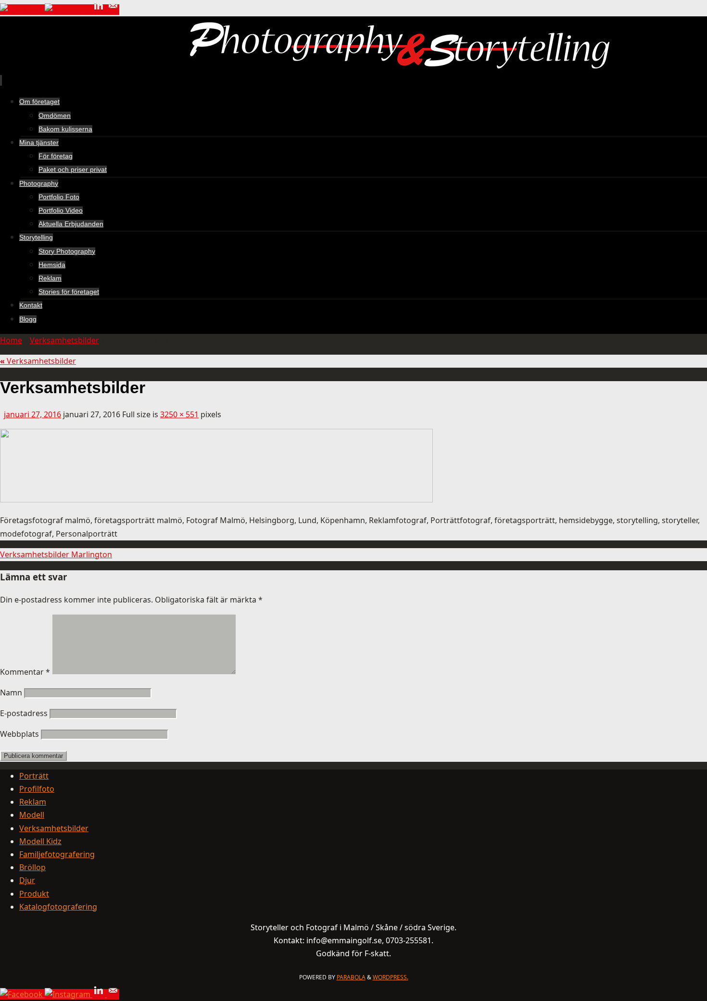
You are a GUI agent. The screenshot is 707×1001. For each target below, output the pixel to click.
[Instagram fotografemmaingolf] (68, 9)
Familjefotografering (57, 854)
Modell (31, 814)
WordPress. (390, 977)
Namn (11, 692)
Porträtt (34, 775)
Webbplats (19, 734)
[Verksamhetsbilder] (216, 499)
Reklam (32, 801)
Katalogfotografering (58, 906)
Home (11, 340)
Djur (27, 880)
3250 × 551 (179, 414)
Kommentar (25, 672)
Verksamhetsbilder (64, 340)
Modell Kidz (40, 841)
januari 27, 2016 (32, 414)
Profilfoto (36, 788)
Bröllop (32, 867)
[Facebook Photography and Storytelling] (22, 9)
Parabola (351, 977)
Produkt (34, 893)
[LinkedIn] (99, 9)
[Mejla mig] (113, 9)
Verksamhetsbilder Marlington (56, 554)
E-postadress (24, 713)
